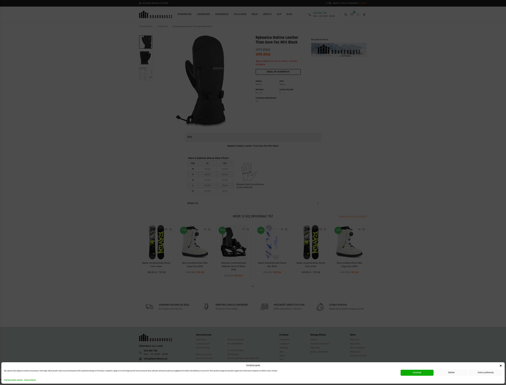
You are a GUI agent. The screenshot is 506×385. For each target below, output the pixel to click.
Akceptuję (417, 373)
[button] (500, 365)
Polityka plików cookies (13, 380)
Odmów (451, 373)
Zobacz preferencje (486, 373)
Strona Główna (30, 380)
